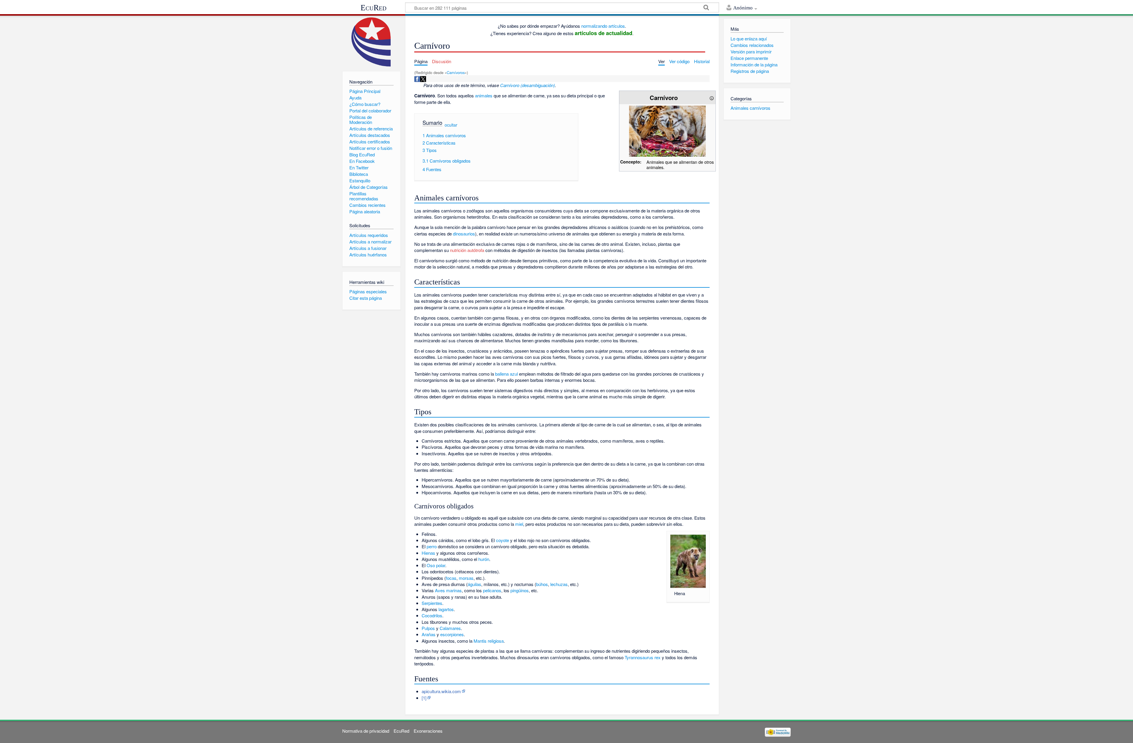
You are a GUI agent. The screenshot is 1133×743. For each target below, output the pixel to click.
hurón (483, 559)
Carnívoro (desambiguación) (527, 85)
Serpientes (432, 603)
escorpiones (452, 634)
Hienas (428, 553)
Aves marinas (448, 590)
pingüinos (519, 590)
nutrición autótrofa (467, 250)
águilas (474, 584)
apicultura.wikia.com (441, 691)
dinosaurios (464, 233)
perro (432, 546)
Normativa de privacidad (365, 731)
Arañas (428, 634)
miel (519, 524)
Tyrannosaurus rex (643, 657)
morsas (466, 578)
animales (483, 95)
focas (451, 578)
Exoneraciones (428, 731)
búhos (542, 584)
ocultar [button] (451, 124)
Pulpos (428, 628)
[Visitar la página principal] (371, 42)
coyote (502, 540)
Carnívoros (456, 72)
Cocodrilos (432, 615)
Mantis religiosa (489, 641)
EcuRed (374, 7)
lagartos (446, 609)
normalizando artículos (603, 26)
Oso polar (436, 565)
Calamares (450, 628)
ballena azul (506, 374)
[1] (424, 698)
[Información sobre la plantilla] (711, 97)
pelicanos (492, 590)
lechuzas (559, 584)
